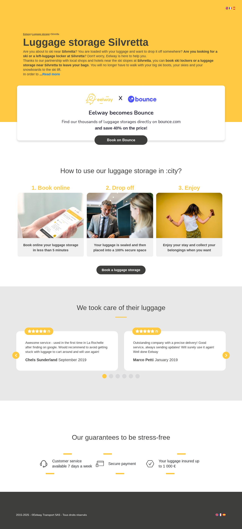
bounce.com (169, 121)
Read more (51, 74)
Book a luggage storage (121, 270)
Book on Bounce (121, 140)
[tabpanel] (67, 351)
